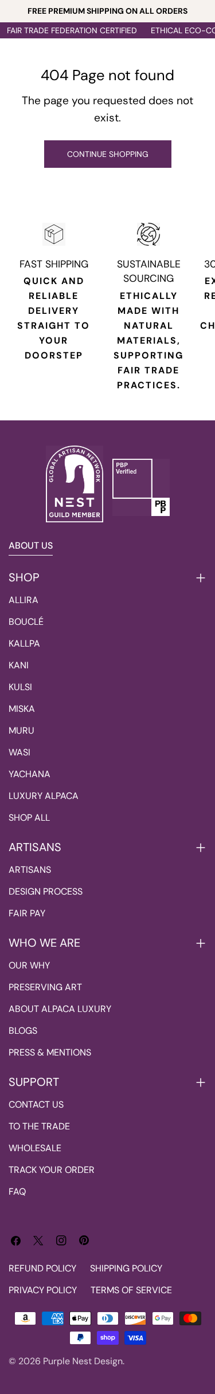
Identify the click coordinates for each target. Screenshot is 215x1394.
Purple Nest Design (83, 1361)
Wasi (19, 752)
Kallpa (24, 643)
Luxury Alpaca (44, 796)
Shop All (29, 818)
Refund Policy (42, 1268)
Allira (23, 600)
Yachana (29, 774)
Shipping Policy (126, 1268)
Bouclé (26, 622)
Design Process (46, 891)
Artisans (30, 870)
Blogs (23, 1031)
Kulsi (20, 687)
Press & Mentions (50, 1052)
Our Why (29, 965)
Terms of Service (131, 1290)
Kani (19, 665)
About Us (31, 546)
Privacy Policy (43, 1290)
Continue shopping (107, 154)
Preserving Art (45, 987)
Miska (22, 709)
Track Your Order (52, 1170)
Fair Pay (27, 913)
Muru (21, 730)
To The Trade (39, 1126)
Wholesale (35, 1148)
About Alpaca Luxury (60, 1009)
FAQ (17, 1192)
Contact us (36, 1104)
